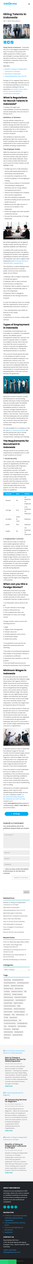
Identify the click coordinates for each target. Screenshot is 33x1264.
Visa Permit (7, 1029)
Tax (20, 1020)
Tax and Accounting (9, 1023)
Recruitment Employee (10, 1020)
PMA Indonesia (20, 1014)
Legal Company (18, 1003)
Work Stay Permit (17, 1035)
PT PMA (6, 1017)
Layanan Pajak (8, 1003)
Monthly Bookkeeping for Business (14, 960)
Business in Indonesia (17, 985)
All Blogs (16, 814)
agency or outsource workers (15, 430)
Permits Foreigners (19, 1012)
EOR (25, 991)
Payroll (13, 1106)
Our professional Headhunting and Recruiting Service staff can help (14, 797)
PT (27, 1014)
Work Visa (6, 1038)
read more (9, 1086)
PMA (13, 1014)
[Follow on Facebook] (4, 1207)
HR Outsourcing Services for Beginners (16, 1100)
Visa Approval (12, 1026)
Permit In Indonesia (19, 1009)
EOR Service (7, 994)
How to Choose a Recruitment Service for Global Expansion (15, 1059)
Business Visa (19, 988)
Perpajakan (7, 1014)
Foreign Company (17, 994)
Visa (5, 1026)
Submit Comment (21, 877)
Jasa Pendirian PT (20, 1000)
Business (6, 985)
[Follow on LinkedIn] (12, 1207)
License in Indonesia (9, 1006)
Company (7, 991)
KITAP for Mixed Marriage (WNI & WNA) (16, 942)
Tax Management (22, 1023)
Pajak (18, 1006)
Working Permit (18, 1032)
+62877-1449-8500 (9, 1250)
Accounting (7, 980)
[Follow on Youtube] (15, 1207)
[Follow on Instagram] (8, 1207)
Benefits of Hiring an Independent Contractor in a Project (15, 1146)
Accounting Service (17, 980)
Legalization (9, 1232)
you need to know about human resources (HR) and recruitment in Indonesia (15, 91)
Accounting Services (9, 983)
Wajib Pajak (15, 1029)
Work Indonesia (8, 1032)
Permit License (8, 1012)
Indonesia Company (20, 997)
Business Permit (8, 988)
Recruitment (16, 21)
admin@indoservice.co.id (11, 1252)
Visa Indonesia (22, 1026)
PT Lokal (13, 1216)
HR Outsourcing (8, 997)
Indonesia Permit (9, 1000)
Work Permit (7, 1035)
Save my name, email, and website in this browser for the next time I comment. (16, 871)
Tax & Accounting (10, 1227)
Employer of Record (17, 991)
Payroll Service (8, 1009)
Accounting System (23, 983)
